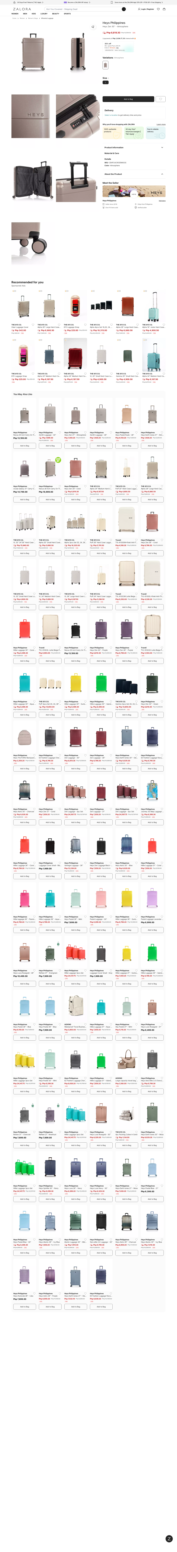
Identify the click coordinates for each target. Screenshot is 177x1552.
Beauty (55, 14)
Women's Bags (33, 18)
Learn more (161, 124)
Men (25, 14)
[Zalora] (22, 9)
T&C (117, 48)
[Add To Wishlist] (161, 99)
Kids (34, 14)
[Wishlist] (158, 9)
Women (14, 14)
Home (14, 18)
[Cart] (164, 9)
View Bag (160, 93)
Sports (67, 14)
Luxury (44, 14)
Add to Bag (128, 99)
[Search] (124, 9)
